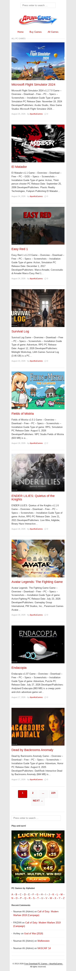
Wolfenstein (43, 941)
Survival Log (20, 331)
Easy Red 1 (19, 249)
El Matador (19, 167)
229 (53, 793)
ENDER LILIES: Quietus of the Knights (33, 497)
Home (20, 32)
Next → (38, 800)
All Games (53, 32)
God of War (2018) (33, 933)
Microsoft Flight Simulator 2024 (33, 84)
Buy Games (36, 32)
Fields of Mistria (22, 413)
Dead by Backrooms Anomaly (32, 750)
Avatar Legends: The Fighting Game (37, 582)
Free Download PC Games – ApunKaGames (43, 964)
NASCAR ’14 (44, 948)
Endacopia (19, 667)
